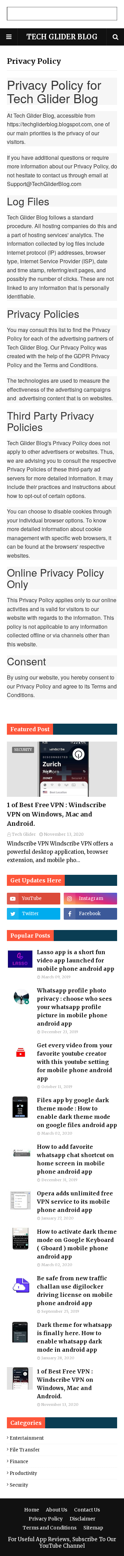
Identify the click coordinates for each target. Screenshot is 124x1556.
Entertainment (27, 1438)
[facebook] (90, 914)
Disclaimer (82, 1519)
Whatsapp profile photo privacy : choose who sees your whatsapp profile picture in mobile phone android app (74, 1007)
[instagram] (90, 898)
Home (31, 1510)
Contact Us (87, 1510)
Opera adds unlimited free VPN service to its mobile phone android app (75, 1201)
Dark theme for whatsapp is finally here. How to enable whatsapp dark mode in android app (74, 1337)
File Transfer (25, 1450)
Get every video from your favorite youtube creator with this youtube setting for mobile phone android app (74, 1062)
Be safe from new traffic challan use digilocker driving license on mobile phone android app (75, 1291)
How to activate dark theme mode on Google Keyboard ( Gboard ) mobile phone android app (77, 1244)
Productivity (23, 1473)
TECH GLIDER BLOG (62, 36)
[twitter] (33, 914)
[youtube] (33, 898)
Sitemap (93, 1528)
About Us (56, 1510)
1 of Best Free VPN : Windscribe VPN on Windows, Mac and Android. (56, 814)
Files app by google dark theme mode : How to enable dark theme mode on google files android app (77, 1112)
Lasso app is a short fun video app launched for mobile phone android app (75, 960)
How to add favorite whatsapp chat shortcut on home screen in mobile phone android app (75, 1159)
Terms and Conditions (49, 1528)
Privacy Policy (46, 1519)
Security (19, 1485)
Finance (19, 1462)
